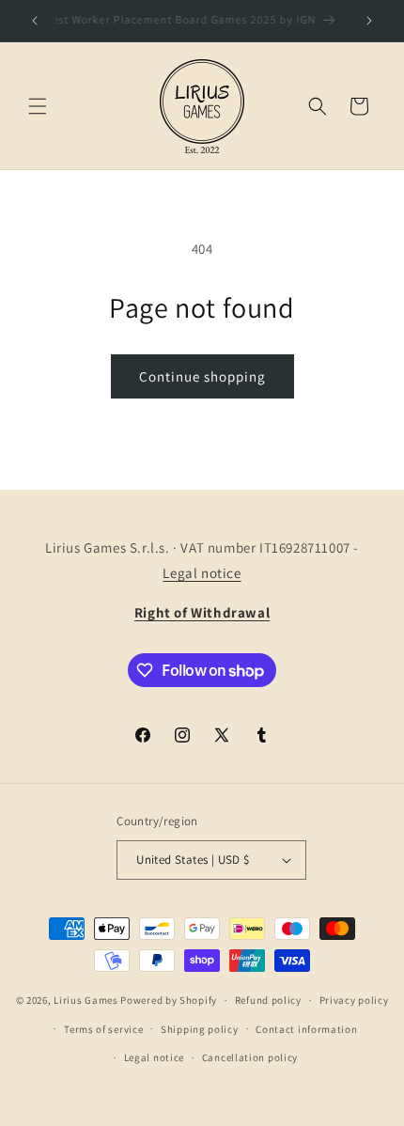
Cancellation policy (250, 1057)
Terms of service (103, 1029)
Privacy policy (354, 1000)
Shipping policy (200, 1029)
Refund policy (268, 1000)
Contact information (306, 1029)
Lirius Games (85, 1000)
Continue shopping (202, 376)
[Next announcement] (369, 20)
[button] (37, 106)
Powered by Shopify (168, 1000)
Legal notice (202, 573)
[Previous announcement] (34, 20)
